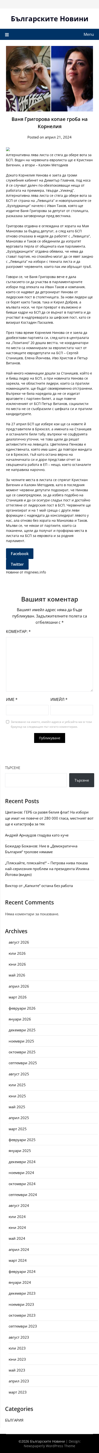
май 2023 (17, 1370)
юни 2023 (17, 1359)
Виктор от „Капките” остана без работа (39, 885)
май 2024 (17, 1238)
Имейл (59, 699)
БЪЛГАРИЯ (14, 1420)
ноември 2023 (21, 1304)
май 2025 (17, 1106)
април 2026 (19, 986)
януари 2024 (20, 1282)
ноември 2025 (21, 1041)
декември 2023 (22, 1293)
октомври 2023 (22, 1315)
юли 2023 (17, 1348)
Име (12, 699)
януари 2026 (20, 1019)
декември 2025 (22, 1029)
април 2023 (19, 1381)
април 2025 (19, 1117)
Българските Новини (49, 18)
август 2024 (19, 1205)
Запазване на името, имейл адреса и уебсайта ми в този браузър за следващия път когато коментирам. (51, 724)
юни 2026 (17, 964)
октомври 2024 (22, 1183)
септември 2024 (23, 1194)
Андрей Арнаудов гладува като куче (36, 835)
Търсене (12, 767)
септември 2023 (23, 1326)
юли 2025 (17, 1084)
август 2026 (19, 942)
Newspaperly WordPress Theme (49, 1446)
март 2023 (18, 1392)
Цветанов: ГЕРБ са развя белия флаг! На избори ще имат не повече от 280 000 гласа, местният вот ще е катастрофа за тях (49, 818)
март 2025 (18, 1128)
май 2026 (17, 975)
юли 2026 (17, 953)
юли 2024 (17, 1216)
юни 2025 (17, 1095)
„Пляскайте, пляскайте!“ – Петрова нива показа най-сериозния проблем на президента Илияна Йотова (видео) (47, 868)
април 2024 (19, 1249)
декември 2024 (22, 1161)
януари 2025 (20, 1150)
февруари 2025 (22, 1139)
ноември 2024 (21, 1172)
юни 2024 (17, 1227)
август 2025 (19, 1073)
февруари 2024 (22, 1271)
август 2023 (19, 1337)
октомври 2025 (22, 1051)
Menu (89, 34)
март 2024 (18, 1260)
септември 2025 (23, 1062)
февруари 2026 (22, 1008)
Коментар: (18, 631)
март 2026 (18, 997)
